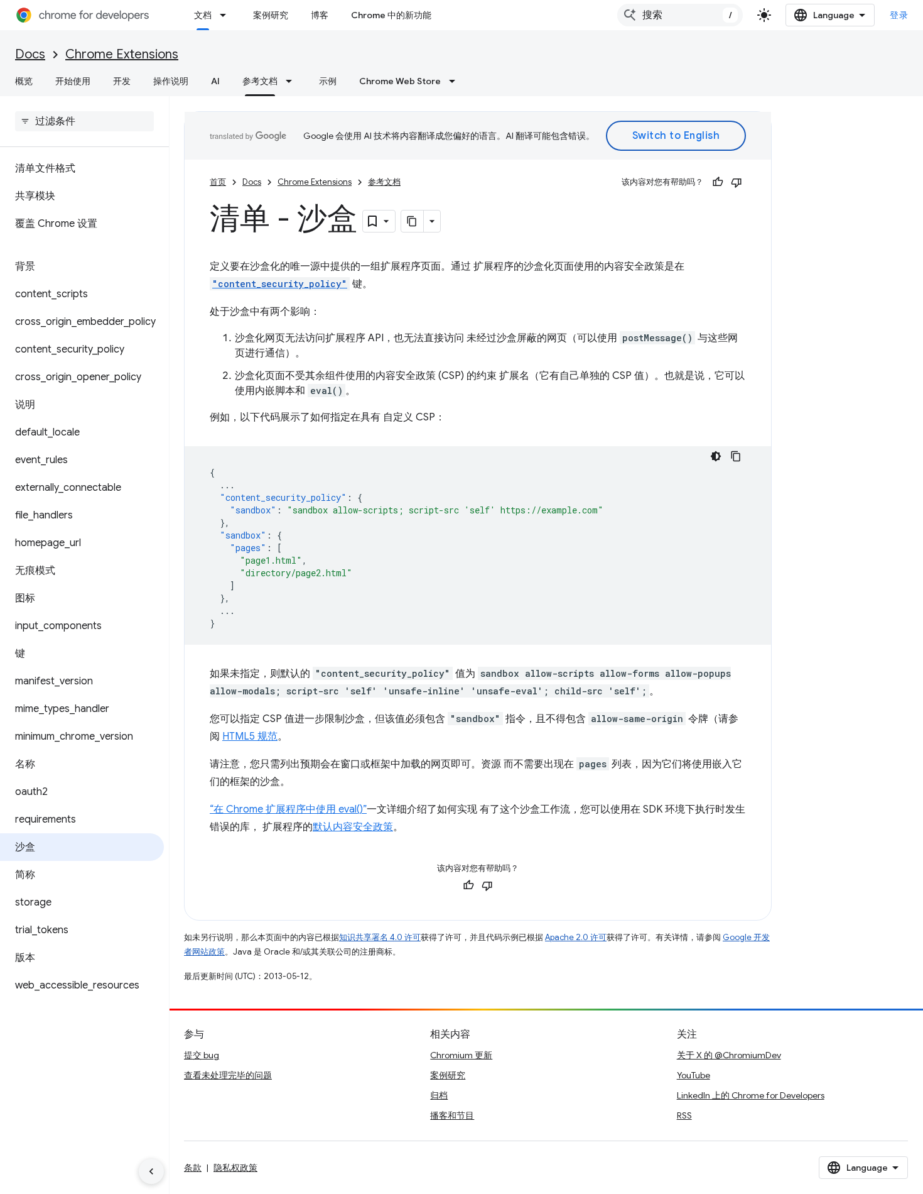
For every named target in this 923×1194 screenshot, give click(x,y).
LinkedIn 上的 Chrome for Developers (750, 1095)
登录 (899, 15)
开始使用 (72, 81)
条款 (193, 1168)
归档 (439, 1095)
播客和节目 (452, 1115)
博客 (319, 15)
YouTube (693, 1075)
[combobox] (680, 15)
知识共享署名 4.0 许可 (380, 937)
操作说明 (170, 81)
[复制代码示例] (736, 456)
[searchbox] (84, 121)
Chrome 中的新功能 (391, 15)
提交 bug (201, 1055)
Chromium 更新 (461, 1055)
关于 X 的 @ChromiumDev (729, 1055)
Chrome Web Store (400, 81)
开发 (122, 81)
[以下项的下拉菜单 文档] (227, 15)
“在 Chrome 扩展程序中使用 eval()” (288, 809)
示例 (328, 81)
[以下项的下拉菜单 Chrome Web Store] (456, 81)
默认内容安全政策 (353, 827)
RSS (684, 1115)
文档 (203, 15)
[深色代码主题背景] (716, 456)
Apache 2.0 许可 (576, 937)
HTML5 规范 (250, 736)
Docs (30, 54)
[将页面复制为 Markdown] (412, 221)
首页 (218, 182)
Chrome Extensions (121, 54)
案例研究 (270, 15)
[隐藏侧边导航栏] (151, 1171)
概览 (24, 81)
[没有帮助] (736, 182)
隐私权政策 (235, 1168)
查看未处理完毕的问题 (228, 1075)
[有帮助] (717, 182)
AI (215, 81)
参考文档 (260, 81)
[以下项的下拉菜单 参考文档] (293, 81)
